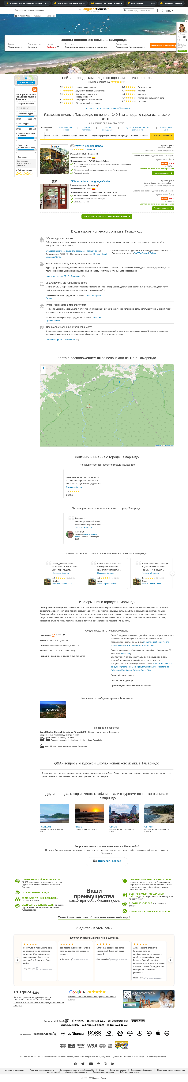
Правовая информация (141, 1070)
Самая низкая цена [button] (166, 129)
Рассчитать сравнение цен (164, 45)
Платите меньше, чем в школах (71, 3)
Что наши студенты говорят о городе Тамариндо (107, 108)
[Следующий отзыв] (170, 960)
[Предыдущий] (42, 135)
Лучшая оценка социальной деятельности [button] (137, 129)
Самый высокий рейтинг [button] (65, 129)
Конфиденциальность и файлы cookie (77, 1070)
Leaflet (159, 445)
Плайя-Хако (45, 827)
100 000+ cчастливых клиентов (108, 3)
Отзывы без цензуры (173, 3)
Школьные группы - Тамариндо (60, 339)
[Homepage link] (16, 15)
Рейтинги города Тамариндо (74, 136)
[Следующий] (172, 573)
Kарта (55, 136)
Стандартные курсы (71, 251)
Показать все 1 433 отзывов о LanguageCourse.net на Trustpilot (38, 1004)
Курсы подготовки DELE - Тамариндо (63, 276)
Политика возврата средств (42, 1070)
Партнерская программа (103, 1072)
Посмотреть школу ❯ (163, 173)
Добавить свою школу (130, 1072)
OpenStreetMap (168, 445)
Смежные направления (162, 136)
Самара (113, 827)
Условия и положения (14, 1070)
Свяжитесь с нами (118, 1070)
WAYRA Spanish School (145, 253)
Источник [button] (125, 653)
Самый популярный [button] (87, 129)
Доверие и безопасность (76, 1072)
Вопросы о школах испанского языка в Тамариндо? (106, 846)
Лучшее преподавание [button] (107, 129)
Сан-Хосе (148, 827)
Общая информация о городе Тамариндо (109, 136)
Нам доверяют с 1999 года (143, 3)
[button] (161, 11)
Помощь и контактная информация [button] (29, 10)
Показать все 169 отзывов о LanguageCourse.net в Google (92, 998)
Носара (78, 827)
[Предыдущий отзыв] (17, 960)
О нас (101, 1070)
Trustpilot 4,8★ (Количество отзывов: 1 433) (29, 3)
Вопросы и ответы (139, 136)
